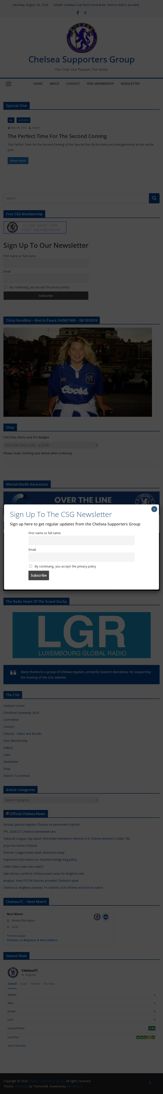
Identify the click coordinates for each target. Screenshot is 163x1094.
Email (32, 550)
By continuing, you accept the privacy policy (65, 566)
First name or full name (44, 533)
